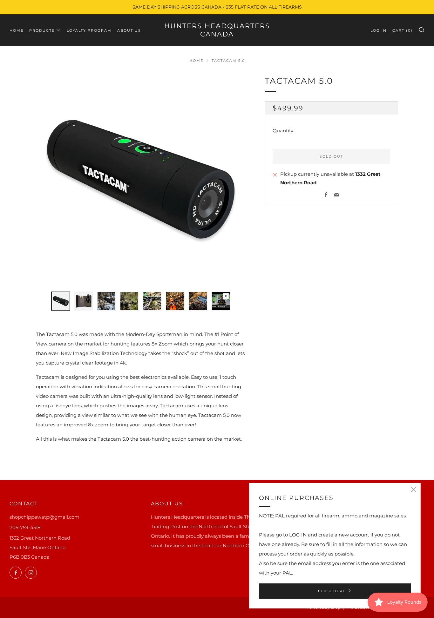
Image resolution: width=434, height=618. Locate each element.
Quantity (283, 131)
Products (42, 30)
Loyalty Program (89, 30)
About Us (129, 30)
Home (17, 30)
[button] (60, 301)
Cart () (402, 30)
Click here (332, 591)
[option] (141, 179)
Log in (378, 30)
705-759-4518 (25, 527)
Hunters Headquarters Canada (217, 30)
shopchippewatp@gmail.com (44, 517)
